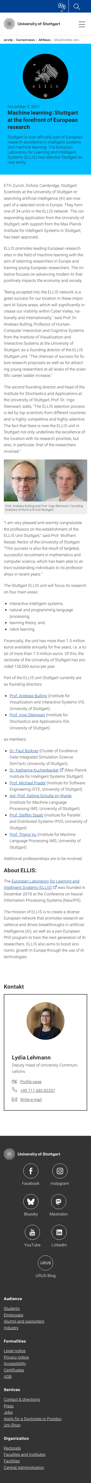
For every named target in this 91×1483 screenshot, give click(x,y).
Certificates (14, 1369)
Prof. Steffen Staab (26, 814)
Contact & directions (22, 1399)
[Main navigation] (82, 24)
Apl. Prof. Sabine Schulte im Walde (41, 795)
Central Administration (24, 1467)
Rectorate (12, 1448)
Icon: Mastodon (58, 1201)
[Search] (76, 6)
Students (12, 1308)
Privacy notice (16, 1357)
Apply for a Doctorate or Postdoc (33, 1418)
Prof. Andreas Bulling (28, 695)
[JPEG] (45, 480)
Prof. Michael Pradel (28, 782)
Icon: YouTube (32, 1232)
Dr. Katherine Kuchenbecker (34, 770)
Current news (25, 40)
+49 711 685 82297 (37, 1090)
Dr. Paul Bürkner (24, 750)
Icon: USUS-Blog (45, 1262)
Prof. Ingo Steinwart (27, 714)
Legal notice (15, 1350)
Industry (11, 1327)
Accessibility (15, 1363)
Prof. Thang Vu (23, 834)
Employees (13, 1314)
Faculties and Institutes (25, 1454)
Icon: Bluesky (30, 1201)
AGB (8, 1376)
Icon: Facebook (30, 1171)
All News (45, 40)
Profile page (30, 1081)
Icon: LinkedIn (59, 1232)
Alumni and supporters (24, 1321)
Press (9, 1405)
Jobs (8, 1412)
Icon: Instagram (59, 1171)
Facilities (12, 1460)
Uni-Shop (12, 1424)
